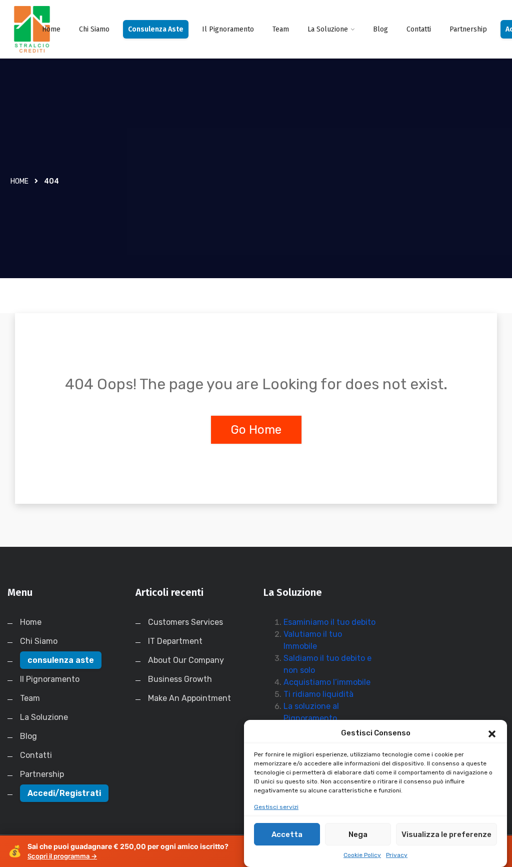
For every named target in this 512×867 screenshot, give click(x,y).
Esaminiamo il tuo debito (330, 622)
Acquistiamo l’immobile (327, 682)
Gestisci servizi (276, 806)
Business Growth (180, 679)
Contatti (418, 29)
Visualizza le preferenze (447, 834)
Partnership (468, 29)
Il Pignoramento (228, 29)
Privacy (397, 854)
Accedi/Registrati (64, 793)
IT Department (175, 641)
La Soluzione (328, 29)
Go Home (256, 430)
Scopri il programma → (62, 856)
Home (51, 29)
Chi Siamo (94, 29)
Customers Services (185, 622)
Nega (358, 834)
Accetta (287, 834)
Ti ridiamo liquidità (319, 694)
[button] (492, 733)
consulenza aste (156, 29)
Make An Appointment (189, 698)
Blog (380, 29)
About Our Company (186, 660)
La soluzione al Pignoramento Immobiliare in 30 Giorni (327, 718)
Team (280, 29)
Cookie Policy (362, 854)
